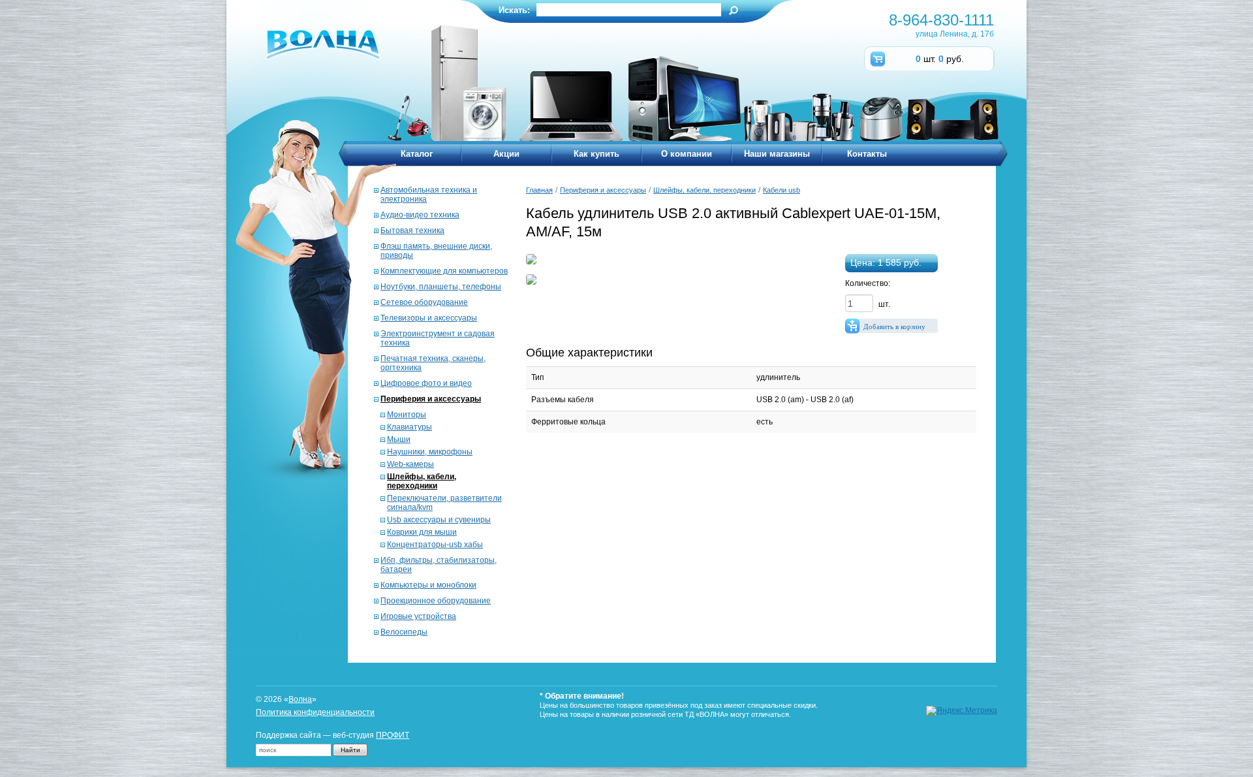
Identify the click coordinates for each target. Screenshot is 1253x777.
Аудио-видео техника (419, 214)
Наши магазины (777, 154)
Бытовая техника (412, 230)
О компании (686, 154)
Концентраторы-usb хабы (435, 544)
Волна (300, 699)
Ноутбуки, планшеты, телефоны (440, 286)
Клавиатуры (409, 427)
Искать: (514, 10)
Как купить (596, 154)
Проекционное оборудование (435, 600)
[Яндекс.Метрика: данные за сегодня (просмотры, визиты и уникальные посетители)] (961, 711)
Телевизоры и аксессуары (428, 318)
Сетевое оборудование (424, 302)
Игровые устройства (418, 616)
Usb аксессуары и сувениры (439, 519)
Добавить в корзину (894, 326)
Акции (506, 154)
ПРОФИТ (392, 735)
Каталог (417, 154)
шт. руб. (940, 59)
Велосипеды (403, 632)
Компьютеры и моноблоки (428, 585)
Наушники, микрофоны (429, 451)
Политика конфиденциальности (315, 712)
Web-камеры (410, 464)
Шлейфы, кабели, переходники (421, 481)
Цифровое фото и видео (426, 383)
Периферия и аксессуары (430, 399)
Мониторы (406, 414)
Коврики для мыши (422, 532)
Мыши (398, 439)
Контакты (867, 154)
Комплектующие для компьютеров (444, 271)
